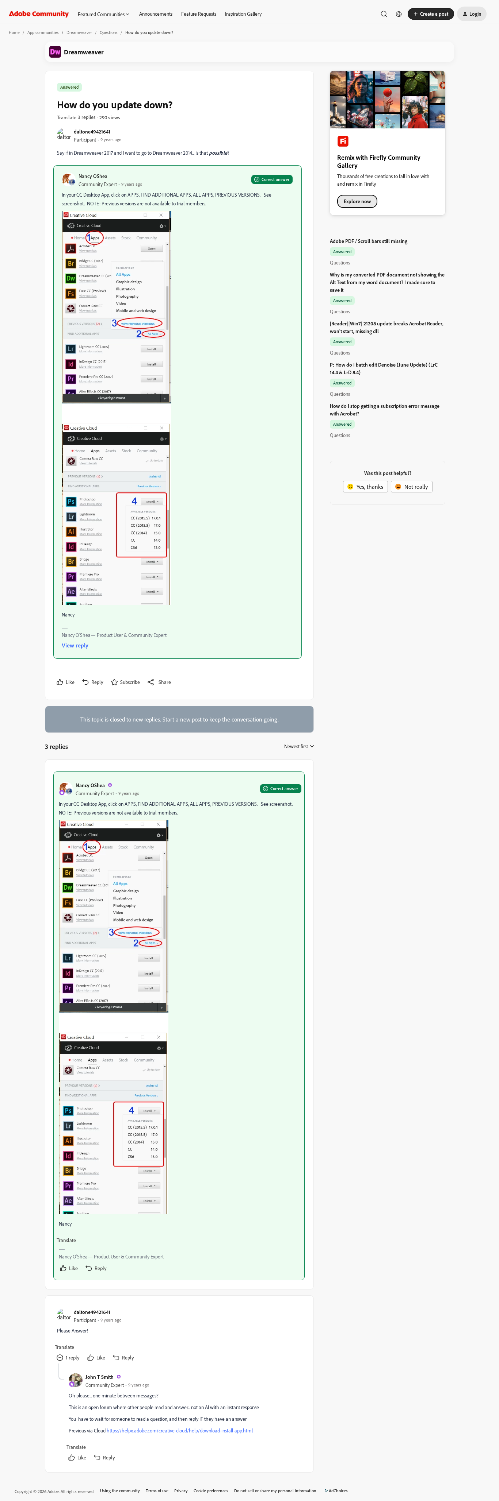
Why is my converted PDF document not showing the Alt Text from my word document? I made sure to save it (387, 282)
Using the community (120, 1490)
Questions (109, 32)
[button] (431, 14)
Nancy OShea (93, 176)
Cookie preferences (211, 1490)
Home (14, 32)
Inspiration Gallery (243, 14)
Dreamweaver (79, 32)
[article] (179, 1025)
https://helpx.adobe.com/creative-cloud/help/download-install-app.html (180, 1430)
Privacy (181, 1490)
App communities (43, 32)
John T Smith (99, 1377)
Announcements (155, 14)
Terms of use (157, 1490)
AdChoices (338, 1490)
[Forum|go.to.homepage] (39, 14)
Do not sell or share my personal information (275, 1490)
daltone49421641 (92, 131)
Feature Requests (198, 14)
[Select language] (399, 14)
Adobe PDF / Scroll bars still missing (368, 241)
